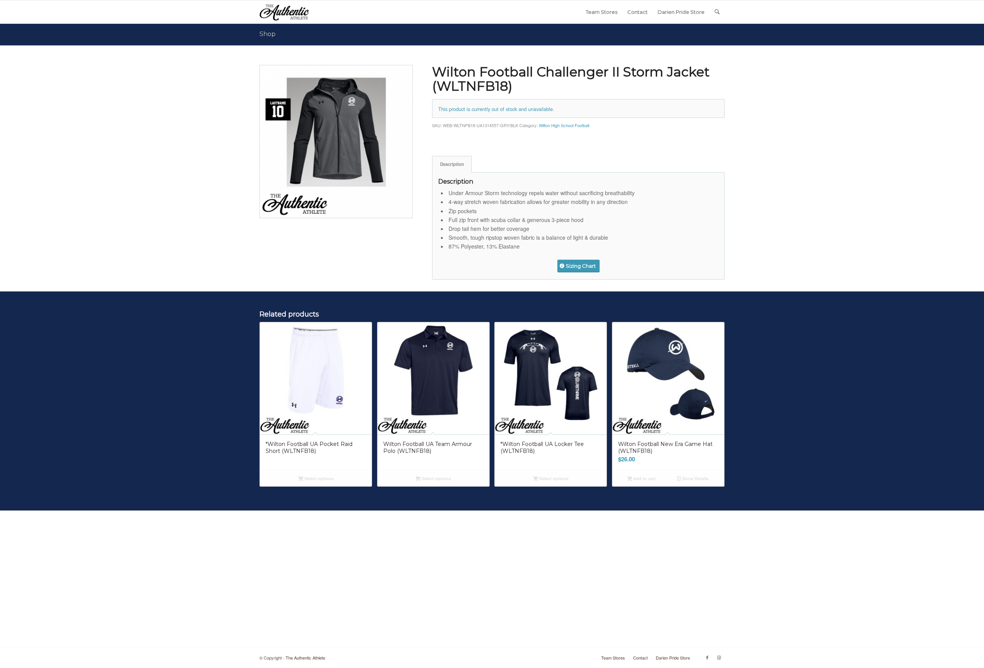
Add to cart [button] (644, 478)
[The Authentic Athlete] (284, 11)
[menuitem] (601, 11)
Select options (318, 478)
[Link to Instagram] (719, 657)
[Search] (717, 11)
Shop (267, 34)
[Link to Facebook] (707, 657)
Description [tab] (452, 164)
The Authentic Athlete (305, 658)
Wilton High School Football (564, 125)
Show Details (694, 478)
